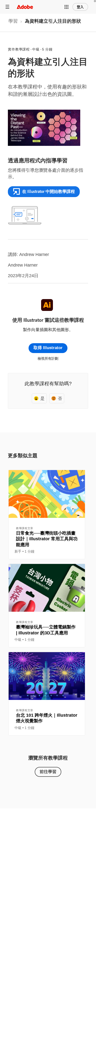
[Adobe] (25, 7)
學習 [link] (13, 21)
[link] (13, 23)
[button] (66, 7)
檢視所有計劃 (48, 358)
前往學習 (48, 771)
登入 (80, 7)
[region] (46, 514)
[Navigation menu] (7, 7)
